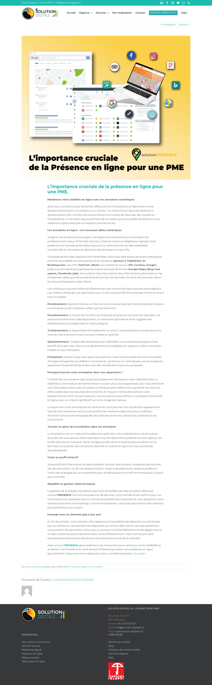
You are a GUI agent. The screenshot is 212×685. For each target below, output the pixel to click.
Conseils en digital (78, 567)
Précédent (169, 24)
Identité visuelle (31, 646)
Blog (111, 646)
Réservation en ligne (33, 661)
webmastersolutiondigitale (37, 567)
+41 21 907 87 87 (126, 623)
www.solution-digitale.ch (129, 631)
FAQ (110, 657)
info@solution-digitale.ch (68, 2)
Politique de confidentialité (124, 649)
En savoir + (140, 553)
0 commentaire (95, 567)
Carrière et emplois (119, 642)
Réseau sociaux (31, 657)
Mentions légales (118, 653)
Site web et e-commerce (36, 642)
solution (66, 545)
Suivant (183, 24)
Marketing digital (31, 649)
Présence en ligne (32, 653)
